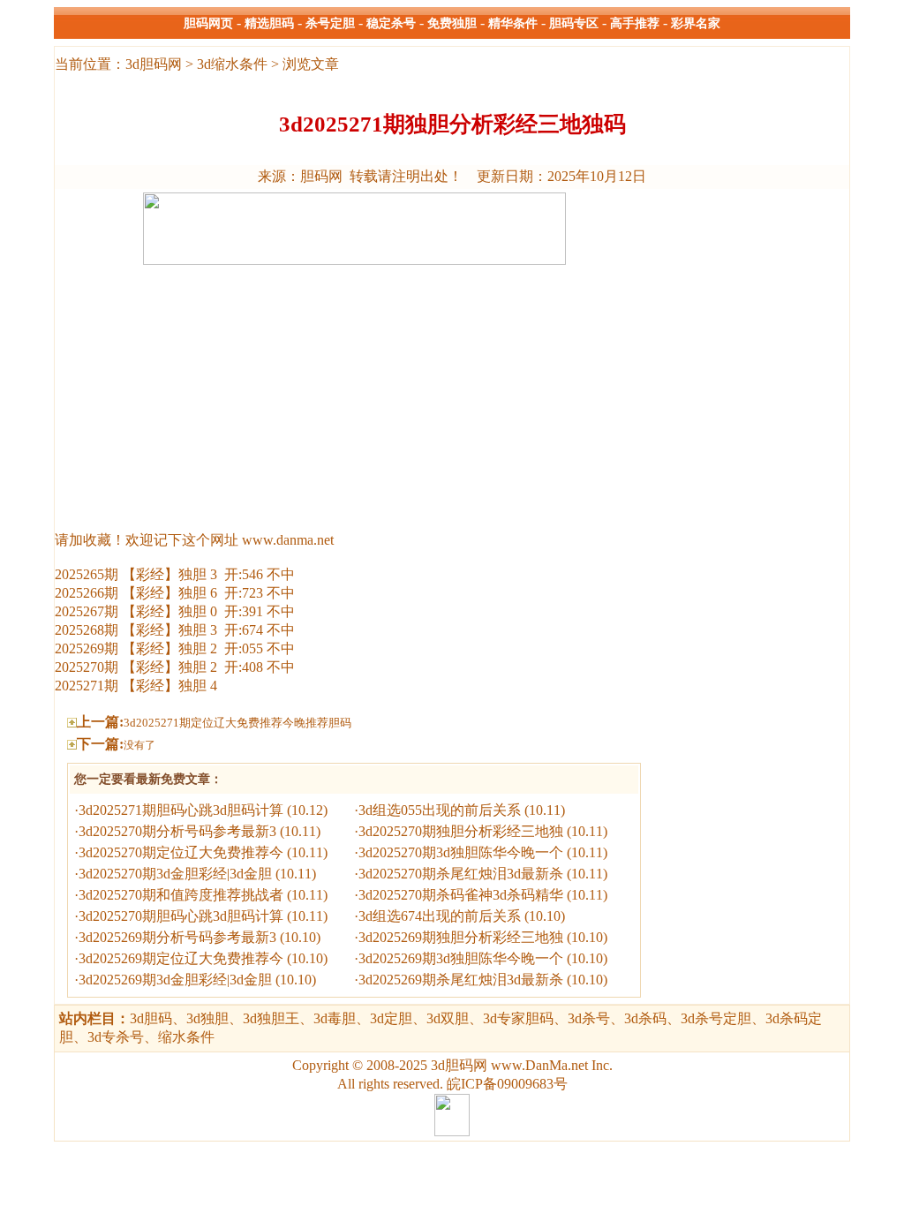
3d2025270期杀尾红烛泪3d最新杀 (460, 873)
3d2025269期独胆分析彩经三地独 (460, 937)
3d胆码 (115, 1018)
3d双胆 (447, 1018)
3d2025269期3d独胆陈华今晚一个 (460, 958)
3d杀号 (589, 1018)
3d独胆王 (271, 1018)
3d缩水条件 (232, 64)
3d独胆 (207, 1018)
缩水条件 (186, 1036)
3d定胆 (391, 1018)
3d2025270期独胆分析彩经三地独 (460, 831)
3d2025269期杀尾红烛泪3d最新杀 (460, 979)
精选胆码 (269, 23)
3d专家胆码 (518, 1018)
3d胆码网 (153, 64)
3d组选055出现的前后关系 (439, 810)
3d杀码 (645, 1018)
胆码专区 (574, 23)
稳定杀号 (391, 23)
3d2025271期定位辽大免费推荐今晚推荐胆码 (237, 722)
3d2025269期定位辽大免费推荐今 (181, 958)
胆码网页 (208, 23)
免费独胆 (452, 23)
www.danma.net (288, 539)
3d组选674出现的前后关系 (439, 915)
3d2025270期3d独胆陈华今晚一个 (460, 852)
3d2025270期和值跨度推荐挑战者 (181, 894)
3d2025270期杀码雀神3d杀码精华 (460, 894)
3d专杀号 (115, 1036)
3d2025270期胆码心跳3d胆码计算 (181, 915)
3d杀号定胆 (716, 1018)
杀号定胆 (330, 23)
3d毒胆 (334, 1018)
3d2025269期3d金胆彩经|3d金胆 (175, 979)
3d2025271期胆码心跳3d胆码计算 (181, 810)
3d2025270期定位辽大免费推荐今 (181, 852)
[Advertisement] (354, 392)
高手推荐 (634, 23)
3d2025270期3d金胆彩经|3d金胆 (175, 873)
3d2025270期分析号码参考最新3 (177, 831)
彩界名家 (695, 23)
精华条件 (513, 23)
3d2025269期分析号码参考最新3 (177, 937)
